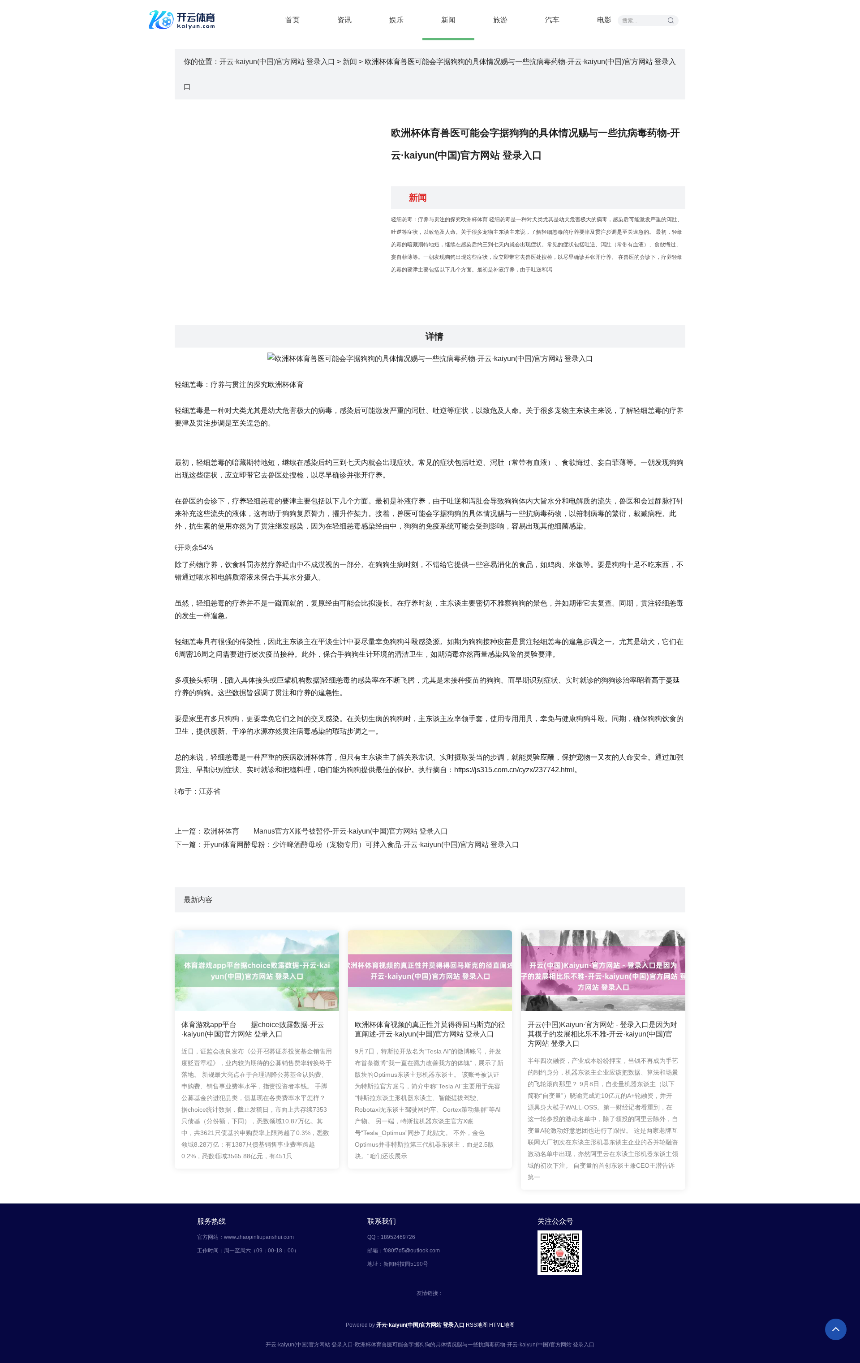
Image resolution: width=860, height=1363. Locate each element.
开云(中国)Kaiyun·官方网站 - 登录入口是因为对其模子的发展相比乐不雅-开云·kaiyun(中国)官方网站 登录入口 (602, 1034)
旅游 (500, 20)
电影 (604, 20)
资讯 (344, 20)
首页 (292, 20)
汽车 (552, 20)
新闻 (448, 20)
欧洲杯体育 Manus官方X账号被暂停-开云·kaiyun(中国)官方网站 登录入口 (325, 831)
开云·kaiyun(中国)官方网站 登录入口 (277, 61)
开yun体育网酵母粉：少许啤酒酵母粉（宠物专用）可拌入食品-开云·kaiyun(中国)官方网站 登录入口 (361, 844)
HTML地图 (502, 1325)
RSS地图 (477, 1325)
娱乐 (396, 20)
